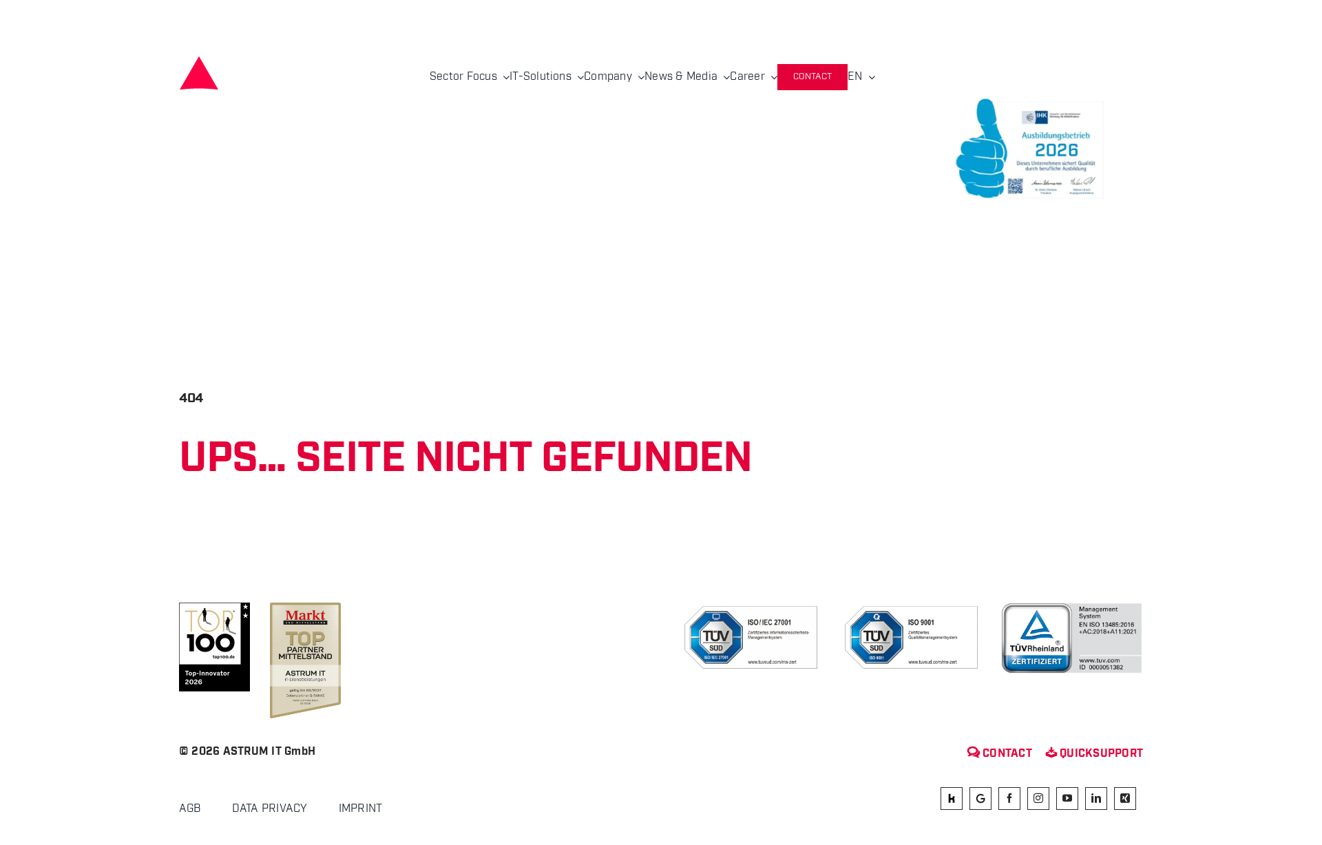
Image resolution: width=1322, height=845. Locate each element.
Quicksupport (1094, 754)
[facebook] (1009, 798)
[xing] (1125, 798)
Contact (999, 754)
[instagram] (1038, 798)
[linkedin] (1096, 798)
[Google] (980, 798)
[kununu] (952, 798)
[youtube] (1067, 798)
